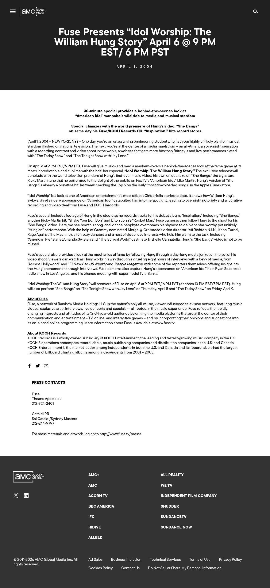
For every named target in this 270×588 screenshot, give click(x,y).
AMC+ (93, 475)
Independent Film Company (189, 496)
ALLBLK (95, 538)
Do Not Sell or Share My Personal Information (184, 568)
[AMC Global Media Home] (33, 11)
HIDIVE (94, 528)
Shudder (170, 507)
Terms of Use (200, 560)
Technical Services (165, 560)
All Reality (172, 475)
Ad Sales (95, 560)
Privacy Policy (230, 560)
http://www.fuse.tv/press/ (120, 434)
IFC (91, 517)
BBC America (101, 507)
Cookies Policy (100, 568)
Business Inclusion (126, 560)
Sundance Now (176, 528)
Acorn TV (98, 496)
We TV (166, 486)
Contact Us (130, 568)
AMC (92, 486)
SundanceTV (173, 517)
